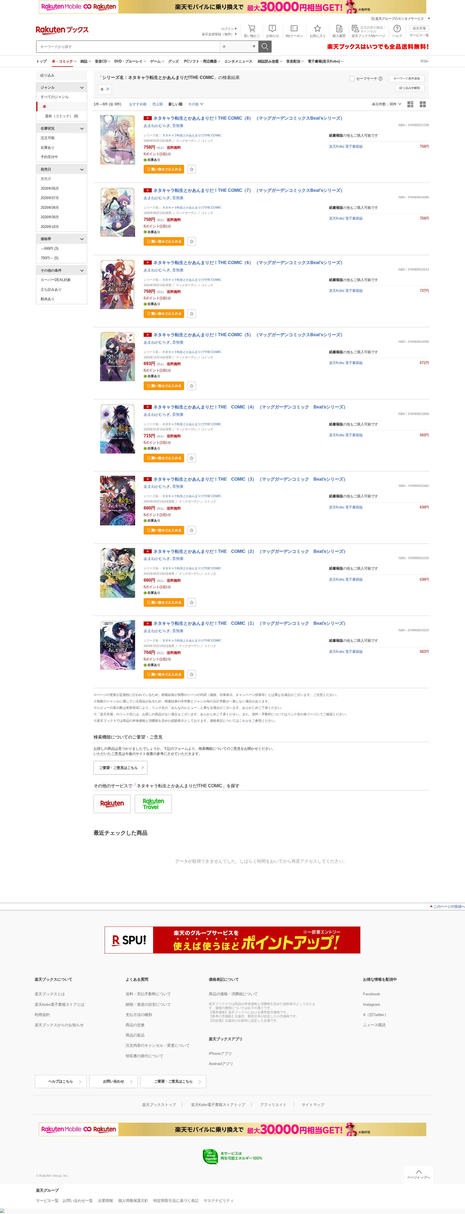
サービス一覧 (419, 35)
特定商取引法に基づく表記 (176, 1200)
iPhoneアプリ (220, 1053)
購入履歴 (339, 36)
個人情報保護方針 (133, 1200)
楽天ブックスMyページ (368, 36)
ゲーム (155, 61)
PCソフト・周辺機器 (200, 61)
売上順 (157, 104)
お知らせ (272, 36)
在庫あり (48, 147)
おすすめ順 (138, 104)
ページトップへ (418, 1177)
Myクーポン (294, 36)
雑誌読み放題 (268, 61)
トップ (41, 61)
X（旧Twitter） (375, 1014)
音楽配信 (293, 61)
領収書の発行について (144, 1056)
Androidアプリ (221, 1064)
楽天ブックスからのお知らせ (59, 1025)
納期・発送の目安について (148, 1004)
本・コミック (62, 61)
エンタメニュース (238, 61)
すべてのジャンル (55, 97)
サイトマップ (313, 1104)
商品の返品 (135, 1035)
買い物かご (252, 36)
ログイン (227, 29)
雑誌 (83, 61)
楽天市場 (419, 28)
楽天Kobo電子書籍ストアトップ (218, 1104)
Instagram (371, 1004)
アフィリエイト (273, 1104)
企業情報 (105, 1200)
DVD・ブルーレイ (128, 61)
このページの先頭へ (449, 906)
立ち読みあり (51, 289)
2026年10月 (50, 227)
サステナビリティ (219, 1200)
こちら (244, 721)
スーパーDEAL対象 (56, 280)
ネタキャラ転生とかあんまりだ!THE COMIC (191, 135)
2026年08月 (50, 208)
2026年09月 (50, 217)
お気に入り (318, 36)
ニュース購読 (374, 1025)
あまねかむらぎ (157, 125)
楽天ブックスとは (50, 994)
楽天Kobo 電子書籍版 (346, 146)
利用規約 (42, 1014)
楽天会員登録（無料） (218, 34)
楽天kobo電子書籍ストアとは (59, 1004)
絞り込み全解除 (409, 87)
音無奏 (178, 125)
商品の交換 (135, 1025)
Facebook (371, 994)
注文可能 (48, 138)
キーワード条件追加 (406, 78)
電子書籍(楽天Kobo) (324, 61)
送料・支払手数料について (148, 994)
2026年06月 (50, 188)
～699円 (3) (49, 249)
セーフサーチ (366, 79)
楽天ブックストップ (159, 1104)
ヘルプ (397, 36)
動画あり (48, 299)
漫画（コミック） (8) (61, 116)
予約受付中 (49, 157)
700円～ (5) (49, 258)
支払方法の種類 (139, 1014)
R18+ (425, 61)
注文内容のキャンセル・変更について (158, 1045)
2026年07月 (50, 198)
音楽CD (101, 61)
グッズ (173, 61)
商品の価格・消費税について (233, 994)
